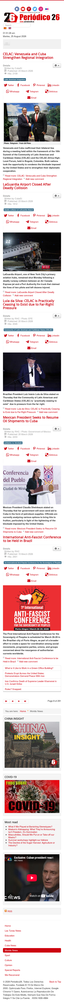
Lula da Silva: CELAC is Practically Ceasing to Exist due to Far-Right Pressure (28, 304)
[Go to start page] (6, 701)
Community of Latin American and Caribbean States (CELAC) (28, 330)
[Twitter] (35, 9)
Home (8, 925)
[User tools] (57, 65)
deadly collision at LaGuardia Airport (18, 210)
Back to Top (55, 981)
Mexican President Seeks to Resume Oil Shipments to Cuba (30, 419)
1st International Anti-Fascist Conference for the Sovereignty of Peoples (32, 562)
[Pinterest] (29, 9)
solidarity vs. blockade (13, 443)
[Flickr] (47, 9)
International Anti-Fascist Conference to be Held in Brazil (32, 539)
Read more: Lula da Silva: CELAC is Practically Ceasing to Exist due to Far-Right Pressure (31, 410)
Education (9, 935)
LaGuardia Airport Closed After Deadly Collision (27, 186)
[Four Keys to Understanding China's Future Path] (32, 723)
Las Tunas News (13, 930)
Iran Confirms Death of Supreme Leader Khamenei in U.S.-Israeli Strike (31, 682)
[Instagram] (41, 9)
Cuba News (10, 945)
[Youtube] (23, 9)
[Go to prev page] (13, 701)
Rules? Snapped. (13, 689)
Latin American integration (14, 79)
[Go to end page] (25, 701)
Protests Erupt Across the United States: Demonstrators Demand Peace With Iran (25, 674)
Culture (8, 960)
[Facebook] (17, 9)
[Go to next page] (19, 701)
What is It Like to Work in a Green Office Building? (29, 668)
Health (8, 940)
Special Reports (12, 969)
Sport (7, 955)
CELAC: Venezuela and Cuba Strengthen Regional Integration (28, 56)
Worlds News (11, 950)
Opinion (8, 965)
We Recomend (12, 974)
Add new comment (35, 178)
